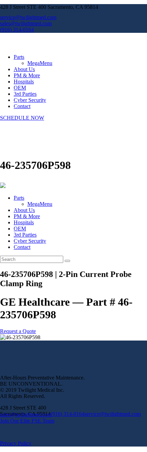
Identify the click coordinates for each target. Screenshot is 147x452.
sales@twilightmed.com (26, 414)
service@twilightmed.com (112, 414)
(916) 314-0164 (67, 414)
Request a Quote (18, 331)
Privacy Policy (15, 443)
